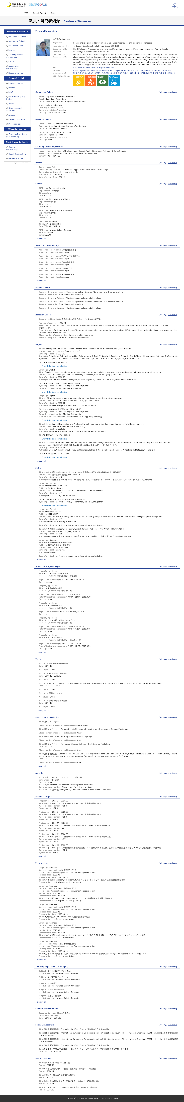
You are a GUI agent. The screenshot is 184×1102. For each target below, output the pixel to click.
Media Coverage (16, 158)
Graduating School (17, 41)
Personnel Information (19, 37)
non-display (172, 92)
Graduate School (16, 46)
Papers (12, 88)
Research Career (16, 83)
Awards (12, 115)
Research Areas (16, 73)
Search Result (39, 13)
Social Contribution (17, 154)
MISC (11, 92)
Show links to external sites (54, 366)
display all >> (43, 239)
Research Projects (17, 119)
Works (11, 104)
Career (12, 62)
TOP (26, 13)
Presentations (15, 124)
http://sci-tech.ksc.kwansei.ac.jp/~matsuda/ (93, 67)
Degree (12, 50)
